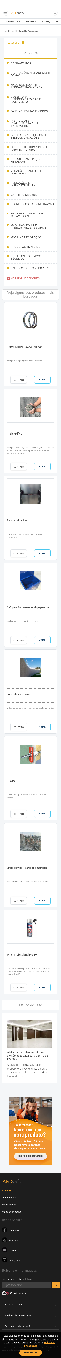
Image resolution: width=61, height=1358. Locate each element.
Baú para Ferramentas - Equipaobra (28, 607)
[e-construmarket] (14, 1293)
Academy (46, 21)
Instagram (14, 1260)
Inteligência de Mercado (17, 1315)
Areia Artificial (15, 433)
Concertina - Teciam (18, 694)
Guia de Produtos (12, 21)
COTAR (42, 379)
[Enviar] (56, 1285)
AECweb (9, 30)
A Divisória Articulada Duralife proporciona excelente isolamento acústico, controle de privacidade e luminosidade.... (27, 1070)
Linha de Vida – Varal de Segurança (27, 868)
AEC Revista (31, 21)
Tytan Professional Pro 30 (22, 954)
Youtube (13, 1240)
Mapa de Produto (11, 1211)
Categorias (14, 42)
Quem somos (9, 1197)
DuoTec (11, 781)
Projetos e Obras (13, 1304)
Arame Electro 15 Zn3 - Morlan (24, 347)
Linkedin (13, 1250)
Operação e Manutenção (17, 1326)
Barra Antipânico (17, 520)
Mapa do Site (9, 1204)
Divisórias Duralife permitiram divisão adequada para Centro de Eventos (27, 1055)
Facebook (14, 1230)
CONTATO (18, 379)
